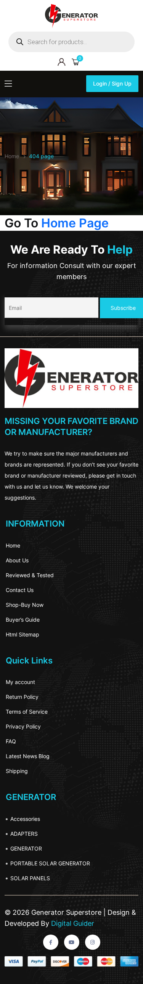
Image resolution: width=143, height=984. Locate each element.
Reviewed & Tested (30, 575)
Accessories (25, 819)
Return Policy (22, 697)
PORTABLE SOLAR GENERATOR (50, 863)
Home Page (75, 223)
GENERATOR (26, 848)
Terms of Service (27, 711)
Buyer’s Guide (23, 619)
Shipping (17, 771)
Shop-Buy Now (24, 605)
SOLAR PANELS (30, 878)
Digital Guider (71, 923)
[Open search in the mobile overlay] (71, 42)
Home (13, 545)
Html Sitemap (22, 634)
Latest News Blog (28, 756)
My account (20, 682)
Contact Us (20, 590)
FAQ (11, 741)
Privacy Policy (23, 726)
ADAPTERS (24, 833)
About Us (17, 560)
